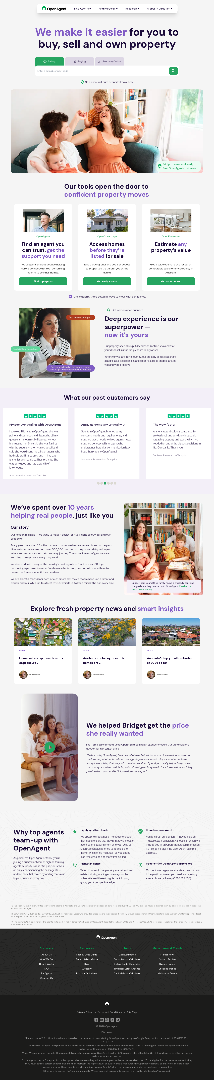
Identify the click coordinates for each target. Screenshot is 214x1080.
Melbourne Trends (167, 973)
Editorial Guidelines (86, 973)
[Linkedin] (102, 1020)
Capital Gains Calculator (127, 973)
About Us (46, 954)
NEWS (22, 650)
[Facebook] (96, 1020)
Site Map (132, 1012)
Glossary (87, 968)
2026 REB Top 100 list (132, 905)
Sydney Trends (167, 963)
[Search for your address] (173, 71)
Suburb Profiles (167, 959)
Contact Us (46, 978)
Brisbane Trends (167, 968)
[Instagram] (118, 1020)
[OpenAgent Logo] (54, 8)
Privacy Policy (84, 1012)
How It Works (46, 963)
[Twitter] (112, 1020)
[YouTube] (107, 1020)
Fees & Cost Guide (86, 954)
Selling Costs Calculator (127, 963)
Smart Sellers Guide (87, 959)
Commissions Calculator (127, 959)
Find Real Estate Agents (127, 968)
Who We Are (46, 959)
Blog (86, 963)
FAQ (46, 968)
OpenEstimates (127, 954)
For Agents (46, 973)
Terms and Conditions (109, 1012)
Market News (167, 954)
